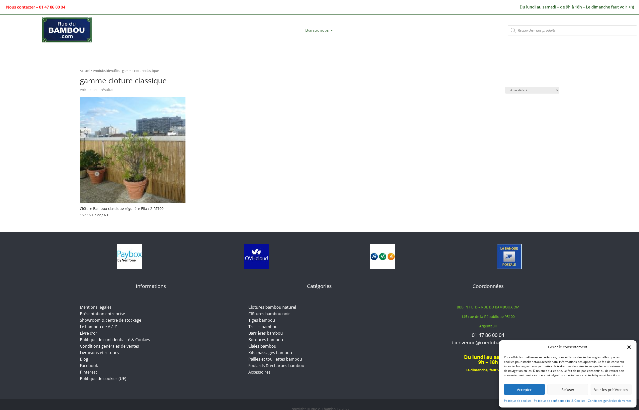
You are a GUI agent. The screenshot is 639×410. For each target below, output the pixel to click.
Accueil (85, 70)
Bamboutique (317, 30)
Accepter (524, 389)
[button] (629, 347)
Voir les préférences (611, 389)
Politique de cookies (517, 401)
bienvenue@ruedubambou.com (488, 342)
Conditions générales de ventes (610, 401)
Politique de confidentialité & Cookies (559, 401)
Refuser (567, 389)
